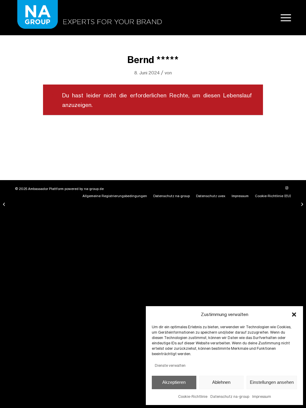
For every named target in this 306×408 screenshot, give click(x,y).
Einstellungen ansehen (272, 382)
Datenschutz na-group (229, 396)
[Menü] (284, 17)
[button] (294, 314)
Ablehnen (221, 382)
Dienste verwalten (170, 365)
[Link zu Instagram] (286, 187)
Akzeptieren (174, 382)
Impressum (261, 396)
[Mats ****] (4, 204)
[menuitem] (284, 17)
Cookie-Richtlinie (192, 396)
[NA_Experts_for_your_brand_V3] (88, 17)
